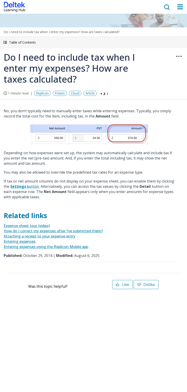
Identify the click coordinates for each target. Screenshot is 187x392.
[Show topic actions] (178, 56)
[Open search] (166, 6)
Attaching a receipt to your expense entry (39, 236)
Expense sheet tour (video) (27, 225)
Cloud (75, 93)
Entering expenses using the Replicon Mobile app (46, 246)
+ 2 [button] (102, 93)
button (24, 186)
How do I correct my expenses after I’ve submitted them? (53, 230)
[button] (93, 42)
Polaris (60, 93)
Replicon (42, 93)
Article (90, 93)
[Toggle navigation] (180, 6)
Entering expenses (20, 241)
